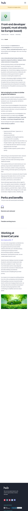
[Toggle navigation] (25, 3)
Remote (12, 34)
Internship (18, 34)
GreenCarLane (5, 34)
